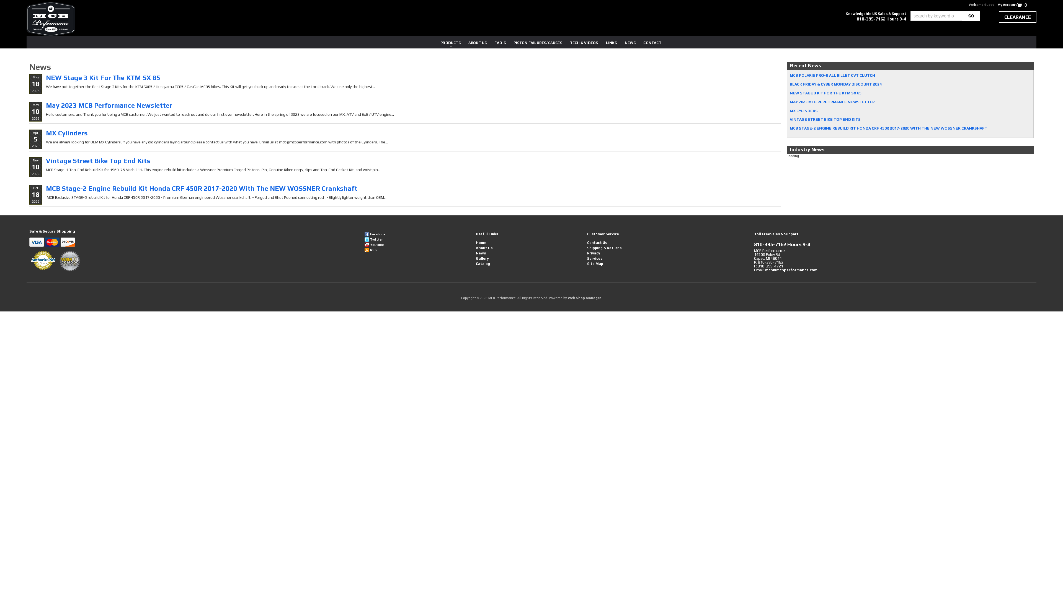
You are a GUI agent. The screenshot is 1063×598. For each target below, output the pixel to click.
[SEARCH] (971, 16)
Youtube (377, 245)
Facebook (377, 234)
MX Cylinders (67, 133)
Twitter (376, 239)
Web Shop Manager (584, 298)
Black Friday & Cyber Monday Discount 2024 (836, 84)
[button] (945, 16)
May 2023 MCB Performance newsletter (109, 105)
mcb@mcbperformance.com (791, 270)
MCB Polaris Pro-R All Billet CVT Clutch (832, 75)
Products (450, 43)
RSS (373, 250)
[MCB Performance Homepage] (51, 19)
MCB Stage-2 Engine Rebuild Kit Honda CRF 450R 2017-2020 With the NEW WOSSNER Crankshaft (201, 188)
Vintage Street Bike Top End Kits (98, 160)
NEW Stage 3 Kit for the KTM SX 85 (103, 77)
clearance (1017, 17)
